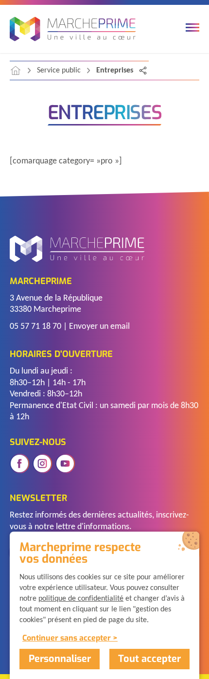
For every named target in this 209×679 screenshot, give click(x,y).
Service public (59, 70)
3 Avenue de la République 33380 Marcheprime (56, 304)
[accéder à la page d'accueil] (15, 70)
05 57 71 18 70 (35, 326)
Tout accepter (149, 658)
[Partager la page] (143, 70)
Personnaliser (60, 658)
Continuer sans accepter (66, 638)
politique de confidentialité (80, 599)
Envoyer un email (99, 326)
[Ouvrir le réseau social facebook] (19, 463)
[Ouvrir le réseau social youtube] (65, 463)
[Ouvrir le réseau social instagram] (42, 463)
